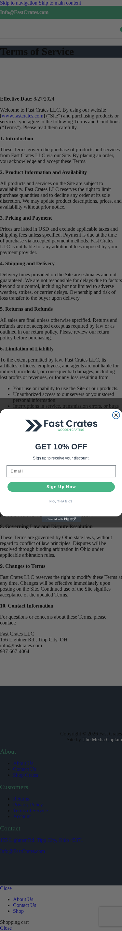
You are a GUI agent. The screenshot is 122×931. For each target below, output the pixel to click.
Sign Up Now (61, 487)
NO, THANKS (61, 501)
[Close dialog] (116, 415)
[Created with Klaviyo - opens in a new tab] (61, 519)
